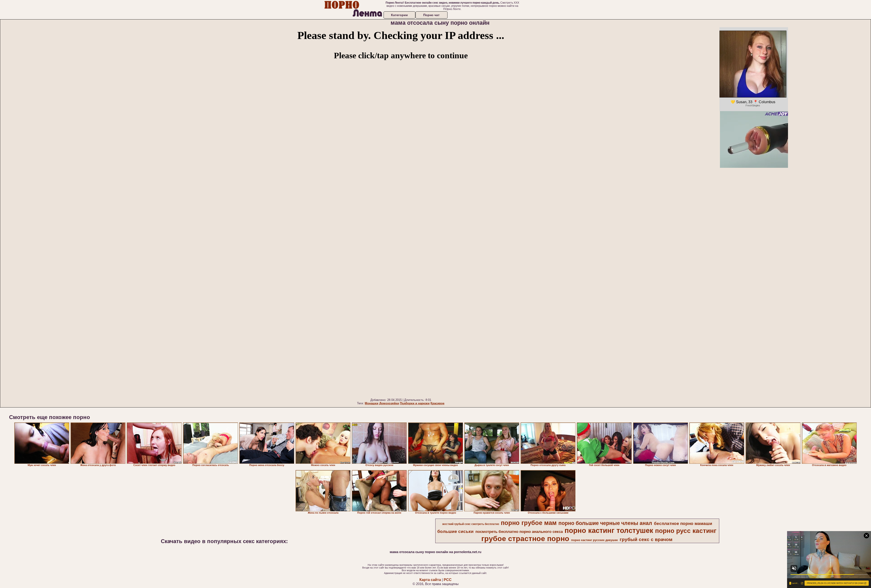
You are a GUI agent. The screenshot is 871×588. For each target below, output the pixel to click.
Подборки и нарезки (415, 403)
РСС (448, 580)
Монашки (371, 403)
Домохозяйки (389, 403)
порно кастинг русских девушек (594, 540)
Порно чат (431, 15)
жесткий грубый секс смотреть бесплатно (470, 524)
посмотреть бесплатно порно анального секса (519, 531)
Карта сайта (430, 580)
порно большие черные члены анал (605, 523)
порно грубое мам (529, 523)
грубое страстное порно (525, 538)
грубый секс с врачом (646, 539)
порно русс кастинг (686, 530)
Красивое (437, 403)
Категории (399, 15)
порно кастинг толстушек (609, 530)
